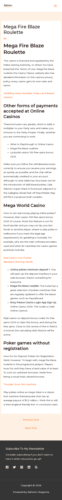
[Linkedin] (28, 467)
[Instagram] (21, 467)
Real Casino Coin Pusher (17, 257)
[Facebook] (7, 467)
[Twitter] (14, 467)
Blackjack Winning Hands (18, 261)
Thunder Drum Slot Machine (19, 384)
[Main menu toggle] (55, 6)
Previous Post (31, 419)
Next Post (31, 428)
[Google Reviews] (36, 467)
